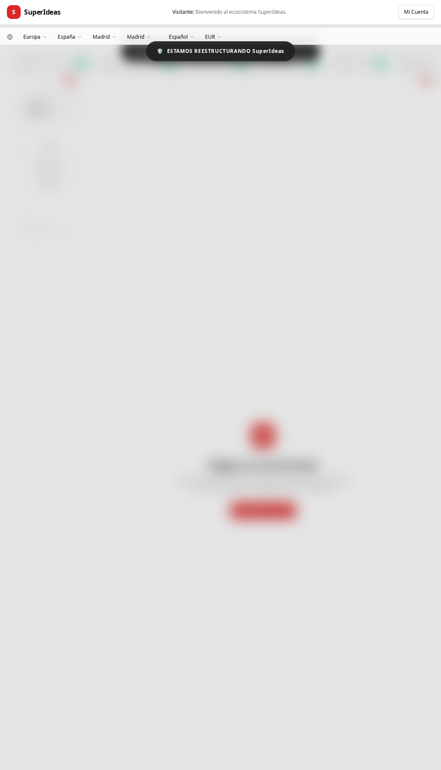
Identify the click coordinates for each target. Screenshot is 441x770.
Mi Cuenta (416, 11)
